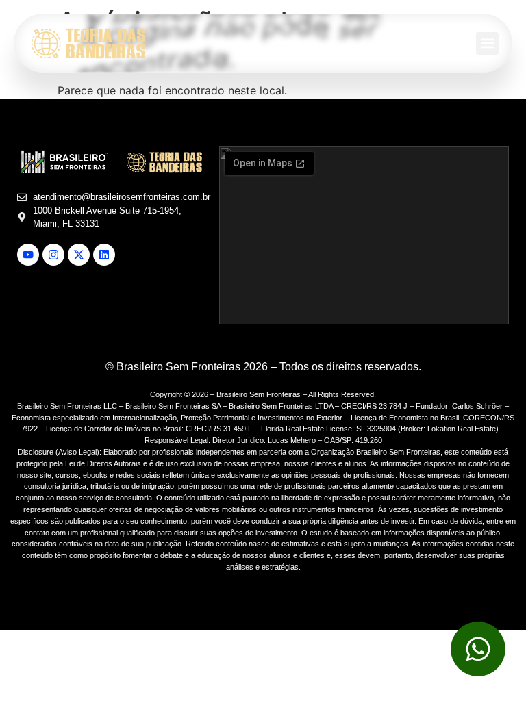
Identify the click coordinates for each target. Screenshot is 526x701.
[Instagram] (53, 255)
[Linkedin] (104, 255)
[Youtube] (28, 255)
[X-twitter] (79, 255)
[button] (487, 43)
